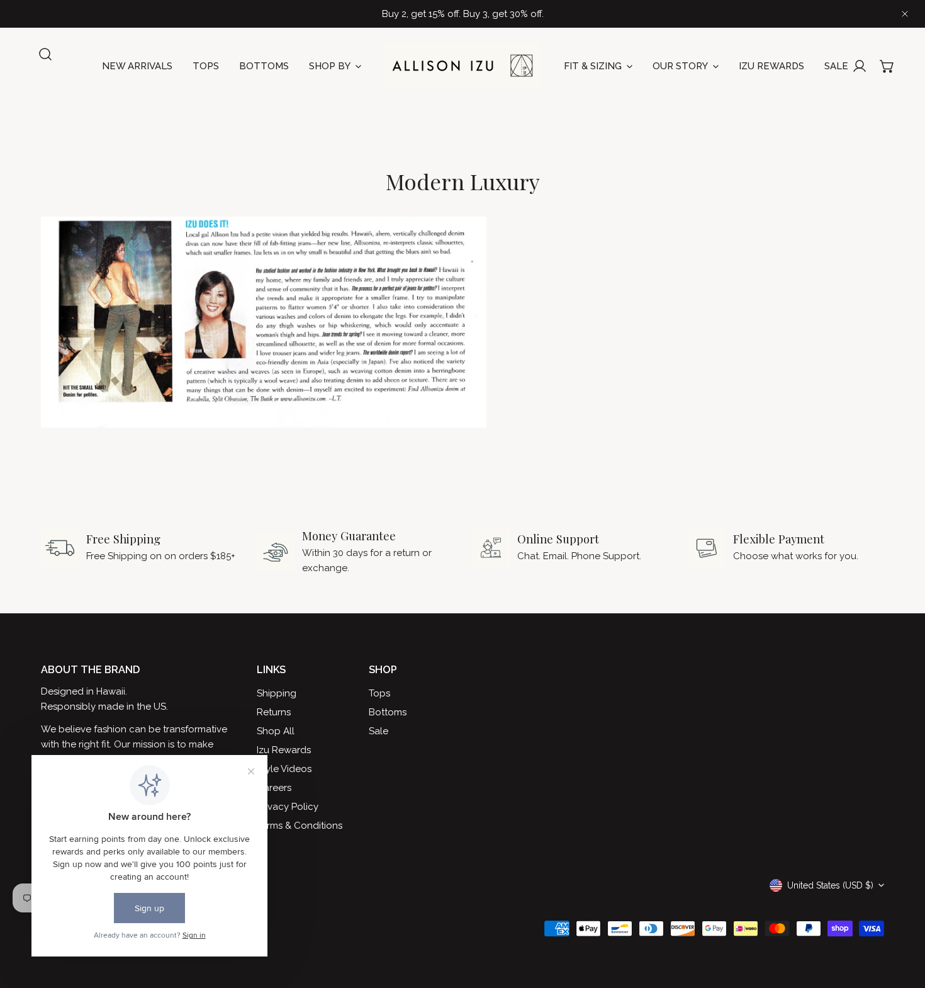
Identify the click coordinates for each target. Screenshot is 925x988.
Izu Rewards (284, 750)
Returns (274, 712)
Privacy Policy (287, 806)
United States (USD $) (830, 885)
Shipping (276, 693)
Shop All (275, 731)
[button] (887, 66)
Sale (378, 731)
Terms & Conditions (299, 825)
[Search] (45, 54)
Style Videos (284, 769)
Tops (379, 693)
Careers (274, 787)
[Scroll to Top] (902, 921)
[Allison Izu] (462, 66)
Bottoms (387, 712)
